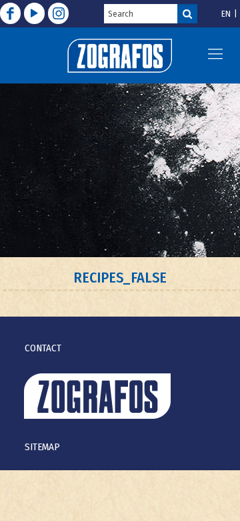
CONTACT (43, 348)
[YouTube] (34, 13)
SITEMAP (42, 447)
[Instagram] (58, 13)
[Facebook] (10, 13)
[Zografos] (119, 55)
